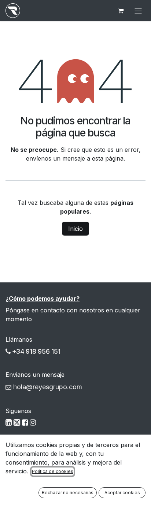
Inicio (75, 228)
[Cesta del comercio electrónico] (120, 10)
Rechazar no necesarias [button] (67, 492)
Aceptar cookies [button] (122, 492)
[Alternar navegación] (138, 10)
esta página (108, 158)
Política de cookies (52, 471)
